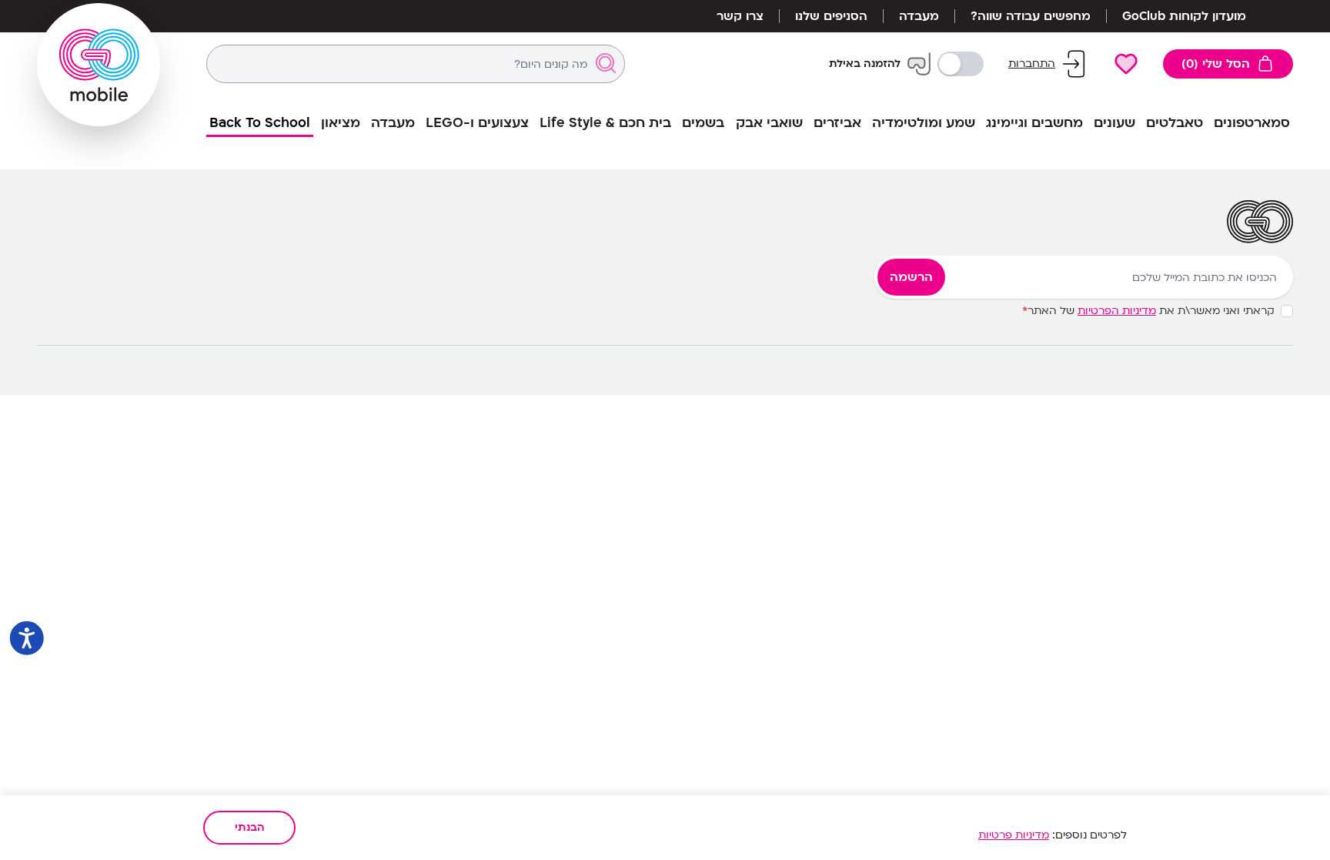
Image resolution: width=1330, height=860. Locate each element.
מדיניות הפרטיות (1117, 310)
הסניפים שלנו (831, 16)
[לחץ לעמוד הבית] (98, 64)
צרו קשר (740, 16)
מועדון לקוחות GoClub (1184, 16)
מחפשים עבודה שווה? (1031, 16)
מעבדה (919, 16)
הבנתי (250, 827)
